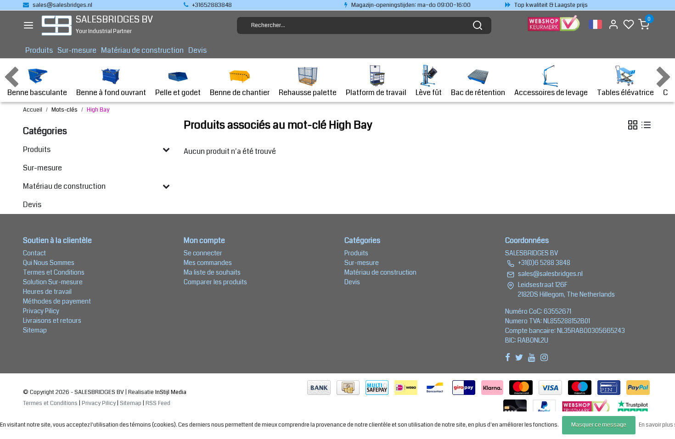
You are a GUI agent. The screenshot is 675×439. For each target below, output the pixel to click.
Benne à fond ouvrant (111, 92)
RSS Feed (158, 403)
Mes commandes (208, 262)
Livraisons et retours (52, 320)
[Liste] (646, 125)
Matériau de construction (142, 50)
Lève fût (429, 92)
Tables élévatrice (625, 92)
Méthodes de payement (57, 301)
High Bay (98, 110)
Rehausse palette (308, 92)
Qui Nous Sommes (48, 262)
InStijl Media (170, 392)
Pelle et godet (178, 92)
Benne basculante (37, 92)
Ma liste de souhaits (212, 272)
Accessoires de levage (551, 92)
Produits (39, 50)
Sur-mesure (76, 50)
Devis (197, 50)
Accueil (32, 110)
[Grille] (633, 125)
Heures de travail (47, 291)
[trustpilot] (632, 406)
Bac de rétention (478, 92)
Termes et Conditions (53, 272)
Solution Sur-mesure (53, 282)
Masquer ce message (598, 425)
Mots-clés (64, 110)
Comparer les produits (215, 282)
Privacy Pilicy (41, 310)
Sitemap (35, 330)
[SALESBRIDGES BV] (56, 25)
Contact (34, 253)
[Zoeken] (477, 25)
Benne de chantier (240, 92)
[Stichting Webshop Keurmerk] (587, 406)
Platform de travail (376, 92)
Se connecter (203, 253)
